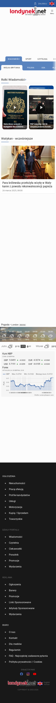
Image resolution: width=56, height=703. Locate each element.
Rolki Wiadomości (13, 79)
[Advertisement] (28, 28)
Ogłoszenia (8, 476)
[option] (26, 483)
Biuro (5, 625)
